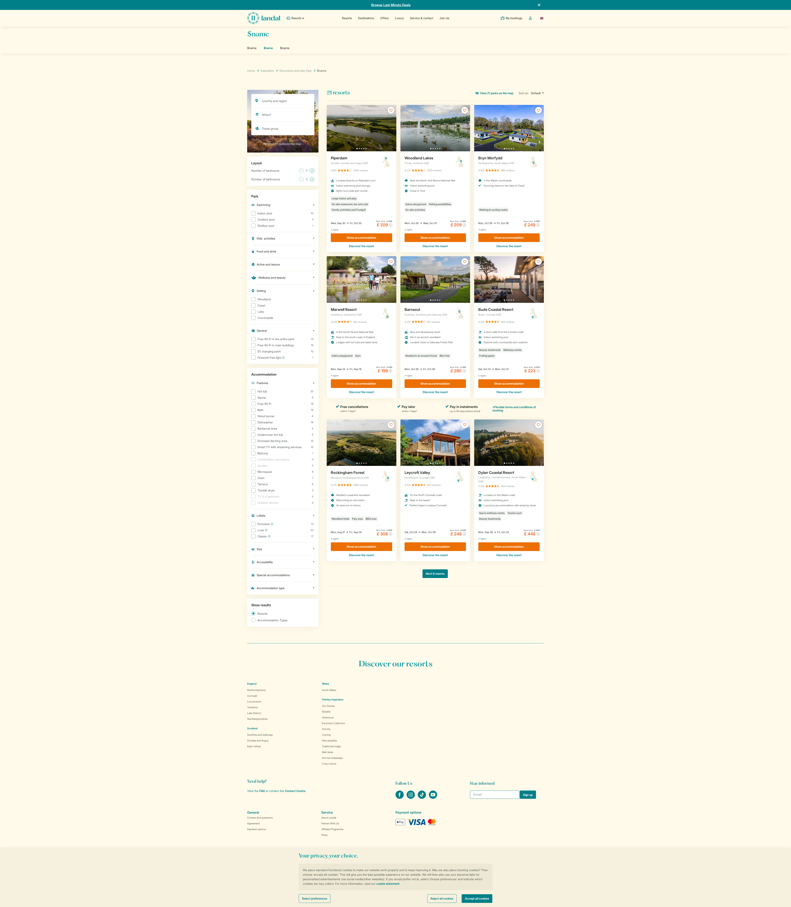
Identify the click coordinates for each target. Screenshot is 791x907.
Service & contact (421, 18)
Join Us (444, 18)
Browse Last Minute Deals (391, 5)
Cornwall (252, 695)
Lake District (254, 713)
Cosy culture (329, 763)
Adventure (328, 717)
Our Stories (328, 705)
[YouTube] (433, 797)
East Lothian (254, 746)
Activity (326, 729)
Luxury (399, 18)
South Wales (329, 690)
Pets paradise (329, 740)
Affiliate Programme (332, 829)
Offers (384, 18)
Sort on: (524, 93)
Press (324, 835)
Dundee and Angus (258, 740)
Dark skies (327, 752)
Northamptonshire (257, 718)
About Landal (328, 817)
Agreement (253, 823)
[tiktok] (422, 797)
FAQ (262, 791)
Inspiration (267, 70)
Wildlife (326, 711)
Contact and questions (260, 817)
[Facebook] (400, 797)
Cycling (326, 734)
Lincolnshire (254, 701)
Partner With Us (330, 823)
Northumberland (256, 690)
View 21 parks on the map (284, 144)
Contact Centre (295, 791)
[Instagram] (411, 797)
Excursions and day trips (295, 70)
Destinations (366, 18)
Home (251, 70)
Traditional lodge (331, 746)
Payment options (256, 829)
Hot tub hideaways (332, 757)
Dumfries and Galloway (260, 734)
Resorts (347, 18)
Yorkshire (252, 707)
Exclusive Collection (333, 723)
